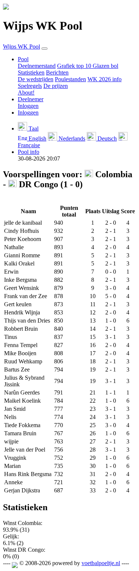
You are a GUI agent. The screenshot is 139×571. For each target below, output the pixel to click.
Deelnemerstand (37, 66)
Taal (33, 128)
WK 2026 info (104, 79)
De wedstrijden (35, 79)
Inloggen (28, 106)
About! (26, 92)
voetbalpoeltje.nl (101, 563)
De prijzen (55, 86)
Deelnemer (30, 99)
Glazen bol (105, 66)
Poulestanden (70, 79)
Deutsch (106, 138)
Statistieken (31, 72)
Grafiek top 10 (75, 66)
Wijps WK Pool (21, 46)
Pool (23, 59)
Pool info (28, 152)
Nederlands (71, 138)
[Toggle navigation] (44, 48)
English (36, 138)
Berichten (57, 72)
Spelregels (30, 86)
